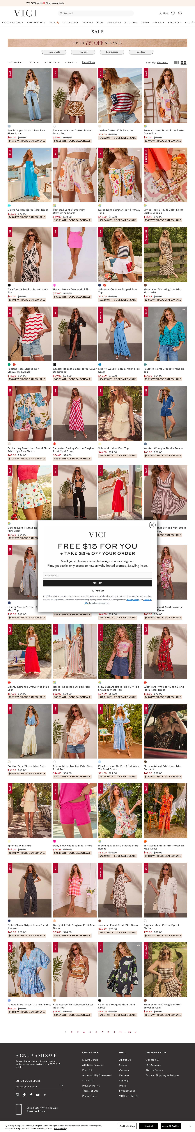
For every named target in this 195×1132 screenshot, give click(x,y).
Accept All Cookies (170, 1126)
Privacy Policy (60, 1128)
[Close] (190, 1126)
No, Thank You (98, 590)
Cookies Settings (127, 1126)
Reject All (148, 1126)
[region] (97, 1126)
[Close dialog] (152, 525)
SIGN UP (97, 583)
